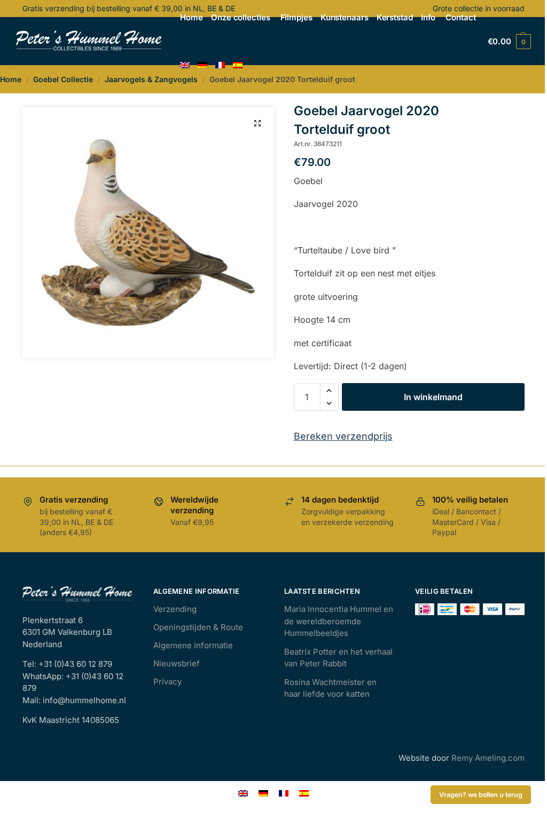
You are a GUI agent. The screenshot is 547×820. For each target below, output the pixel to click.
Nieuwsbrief (176, 663)
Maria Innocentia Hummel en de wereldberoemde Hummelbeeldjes (338, 621)
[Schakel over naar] (184, 66)
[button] (257, 123)
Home (10, 79)
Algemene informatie (193, 645)
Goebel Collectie (63, 79)
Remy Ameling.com (488, 758)
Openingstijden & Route (198, 627)
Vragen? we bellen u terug (480, 795)
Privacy (167, 681)
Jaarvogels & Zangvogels (151, 79)
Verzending (175, 609)
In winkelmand (433, 397)
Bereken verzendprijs (343, 436)
